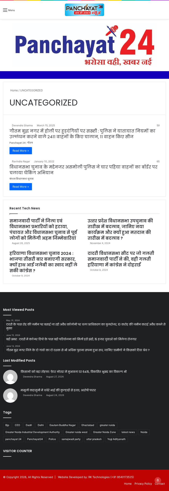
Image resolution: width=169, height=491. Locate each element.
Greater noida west (76, 432)
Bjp (7, 425)
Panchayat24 (35, 439)
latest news (128, 432)
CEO (17, 425)
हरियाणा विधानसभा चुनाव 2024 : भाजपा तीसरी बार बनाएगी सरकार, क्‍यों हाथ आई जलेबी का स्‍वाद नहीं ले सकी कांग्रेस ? (43, 262)
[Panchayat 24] (84, 9)
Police (52, 439)
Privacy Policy (143, 483)
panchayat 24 (13, 439)
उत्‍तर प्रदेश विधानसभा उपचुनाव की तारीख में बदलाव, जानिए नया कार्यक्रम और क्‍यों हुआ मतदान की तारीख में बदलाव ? (120, 229)
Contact (160, 483)
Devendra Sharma (22, 125)
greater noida (107, 425)
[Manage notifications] (158, 480)
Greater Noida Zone (104, 432)
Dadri (29, 425)
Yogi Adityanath (116, 439)
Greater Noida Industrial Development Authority (32, 432)
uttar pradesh (94, 439)
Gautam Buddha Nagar (62, 425)
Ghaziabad (87, 425)
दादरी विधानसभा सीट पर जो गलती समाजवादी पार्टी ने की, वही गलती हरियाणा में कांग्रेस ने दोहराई (121, 259)
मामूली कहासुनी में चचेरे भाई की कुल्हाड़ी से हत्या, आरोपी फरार (58, 390)
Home (13, 90)
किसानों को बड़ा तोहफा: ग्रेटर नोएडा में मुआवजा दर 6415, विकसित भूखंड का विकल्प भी (74, 372)
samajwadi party (71, 439)
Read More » (21, 150)
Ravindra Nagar (21, 161)
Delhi (41, 425)
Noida (144, 432)
